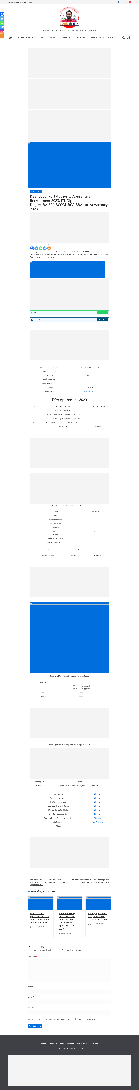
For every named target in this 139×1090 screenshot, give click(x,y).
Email (31, 997)
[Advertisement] (69, 63)
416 (101, 924)
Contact (44, 1043)
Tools (110, 38)
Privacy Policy (82, 1043)
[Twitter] (36, 248)
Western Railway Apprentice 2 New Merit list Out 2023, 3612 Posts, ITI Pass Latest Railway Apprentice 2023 (48, 882)
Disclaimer (94, 1043)
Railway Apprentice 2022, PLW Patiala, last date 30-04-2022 (98, 916)
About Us (53, 1043)
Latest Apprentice (36, 191)
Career (40, 38)
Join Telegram (89, 391)
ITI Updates (66, 38)
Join (97, 826)
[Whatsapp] (40, 248)
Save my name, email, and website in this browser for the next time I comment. (63, 1019)
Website (31, 1007)
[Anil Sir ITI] (10, 37)
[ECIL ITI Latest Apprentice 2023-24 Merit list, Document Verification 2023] (40, 898)
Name (31, 986)
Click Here (97, 794)
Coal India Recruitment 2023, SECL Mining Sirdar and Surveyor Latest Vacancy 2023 (90, 881)
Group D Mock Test (26, 38)
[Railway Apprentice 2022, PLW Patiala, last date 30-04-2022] (98, 898)
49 (75, 933)
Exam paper (51, 38)
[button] (57, 37)
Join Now (103, 313)
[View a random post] (128, 37)
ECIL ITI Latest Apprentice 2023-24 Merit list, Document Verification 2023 (40, 918)
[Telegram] (45, 248)
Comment (32, 957)
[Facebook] (32, 248)
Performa (81, 38)
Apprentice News (98, 38)
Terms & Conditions (67, 1043)
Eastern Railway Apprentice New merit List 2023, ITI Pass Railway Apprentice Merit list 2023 (69, 921)
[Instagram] (2, 31)
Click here (97, 818)
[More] (49, 248)
